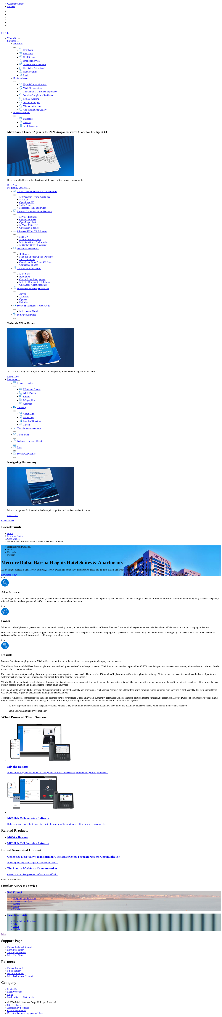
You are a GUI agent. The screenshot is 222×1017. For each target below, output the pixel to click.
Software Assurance (26, 314)
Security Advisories (26, 453)
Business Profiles (21, 112)
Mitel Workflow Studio (30, 239)
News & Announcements (29, 428)
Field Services (29, 57)
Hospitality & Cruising (34, 68)
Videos (26, 396)
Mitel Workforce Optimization (33, 242)
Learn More (13, 376)
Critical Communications (29, 268)
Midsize (27, 122)
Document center (15, 949)
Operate (23, 299)
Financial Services (31, 61)
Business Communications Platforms (34, 211)
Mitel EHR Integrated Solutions (34, 282)
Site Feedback (14, 1005)
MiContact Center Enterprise (33, 245)
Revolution (24, 276)
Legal (10, 994)
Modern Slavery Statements (20, 997)
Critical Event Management (32, 279)
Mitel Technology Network (20, 976)
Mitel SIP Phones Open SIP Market (36, 256)
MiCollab (23, 199)
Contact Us (12, 989)
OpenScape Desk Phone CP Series (35, 262)
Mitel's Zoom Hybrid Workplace (34, 197)
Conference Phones (28, 265)
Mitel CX (23, 236)
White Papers (29, 393)
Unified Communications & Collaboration (37, 191)
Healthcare (28, 50)
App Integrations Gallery (35, 109)
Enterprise (28, 119)
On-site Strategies (31, 102)
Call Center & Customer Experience (40, 91)
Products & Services (17, 188)
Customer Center (15, 3)
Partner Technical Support (19, 947)
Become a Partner (15, 973)
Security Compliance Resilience (38, 95)
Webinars (27, 404)
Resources (12, 379)
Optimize (23, 302)
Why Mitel (12, 38)
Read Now (12, 185)
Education (28, 53)
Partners (11, 6)
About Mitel (28, 414)
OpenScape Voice (27, 219)
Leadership (28, 417)
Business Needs (20, 78)
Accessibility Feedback (18, 1007)
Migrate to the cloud (32, 106)
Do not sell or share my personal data (25, 1013)
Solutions (12, 41)
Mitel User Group (15, 955)
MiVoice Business (28, 217)
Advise (22, 294)
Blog (19, 447)
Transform (24, 296)
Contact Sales (7, 520)
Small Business (30, 126)
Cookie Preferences (16, 1010)
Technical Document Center (30, 441)
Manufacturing (30, 71)
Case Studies (23, 434)
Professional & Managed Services (33, 288)
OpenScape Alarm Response (33, 285)
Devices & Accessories (28, 248)
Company (21, 407)
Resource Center (25, 383)
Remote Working (31, 99)
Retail (26, 75)
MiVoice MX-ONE (28, 225)
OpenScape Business (29, 227)
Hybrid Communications (35, 84)
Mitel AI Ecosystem (32, 88)
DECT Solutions (27, 259)
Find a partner (14, 970)
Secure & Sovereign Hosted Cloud (33, 305)
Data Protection (14, 991)
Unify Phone (25, 205)
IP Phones (24, 254)
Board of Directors (32, 421)
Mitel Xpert (24, 274)
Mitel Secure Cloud (28, 311)
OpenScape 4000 (27, 222)
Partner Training (15, 968)
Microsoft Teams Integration (32, 207)
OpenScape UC (26, 202)
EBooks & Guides (31, 389)
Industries (18, 43)
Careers (26, 424)
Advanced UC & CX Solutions (32, 231)
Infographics (29, 400)
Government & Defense (34, 64)
